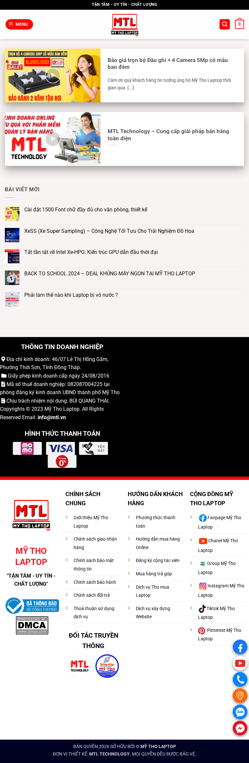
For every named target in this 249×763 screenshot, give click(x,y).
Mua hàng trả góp (154, 574)
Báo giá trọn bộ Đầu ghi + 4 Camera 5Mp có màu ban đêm (168, 63)
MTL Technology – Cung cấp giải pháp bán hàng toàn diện (168, 135)
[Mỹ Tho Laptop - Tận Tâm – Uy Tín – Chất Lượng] (125, 24)
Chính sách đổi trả (92, 595)
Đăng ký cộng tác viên (158, 560)
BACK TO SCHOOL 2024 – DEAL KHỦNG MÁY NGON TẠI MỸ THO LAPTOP (109, 273)
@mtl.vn (56, 417)
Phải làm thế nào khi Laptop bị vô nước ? (71, 295)
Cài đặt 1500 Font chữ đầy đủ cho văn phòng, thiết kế (85, 209)
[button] (19, 24)
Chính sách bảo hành (95, 582)
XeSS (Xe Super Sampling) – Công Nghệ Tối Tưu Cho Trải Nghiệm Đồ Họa (109, 231)
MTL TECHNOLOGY (109, 754)
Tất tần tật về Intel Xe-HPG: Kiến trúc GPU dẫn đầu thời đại (91, 252)
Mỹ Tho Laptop (61, 409)
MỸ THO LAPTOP (158, 746)
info (42, 417)
